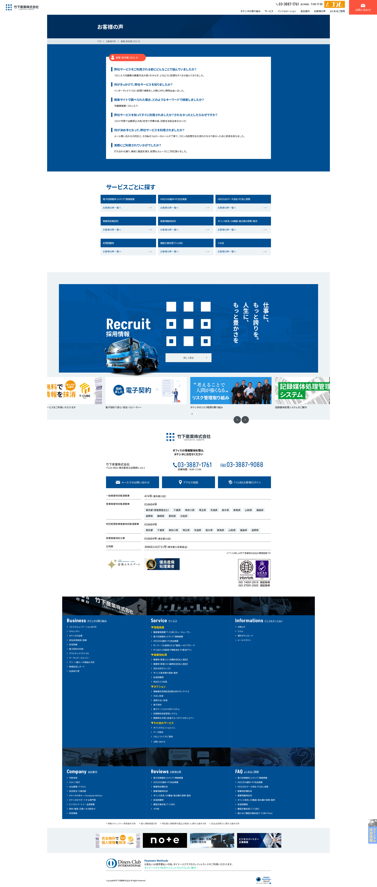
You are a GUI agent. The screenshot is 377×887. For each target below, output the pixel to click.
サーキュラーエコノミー (79, 657)
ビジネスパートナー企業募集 (82, 804)
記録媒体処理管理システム (165, 713)
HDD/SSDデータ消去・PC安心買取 (253, 786)
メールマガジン (244, 640)
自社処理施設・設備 (78, 640)
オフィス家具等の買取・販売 (165, 672)
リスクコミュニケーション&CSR (82, 626)
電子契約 (157, 704)
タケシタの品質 (75, 635)
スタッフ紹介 (74, 782)
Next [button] (245, 419)
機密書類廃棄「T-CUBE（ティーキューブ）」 (171, 632)
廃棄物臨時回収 (160, 791)
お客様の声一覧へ (112, 207)
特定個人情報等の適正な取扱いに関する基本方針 (184, 823)
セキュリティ (74, 631)
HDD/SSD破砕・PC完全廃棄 (165, 640)
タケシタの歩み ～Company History (85, 795)
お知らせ (241, 626)
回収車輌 (73, 644)
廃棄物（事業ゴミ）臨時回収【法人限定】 (170, 663)
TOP (99, 41)
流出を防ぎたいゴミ (162, 668)
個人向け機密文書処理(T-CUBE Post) (255, 813)
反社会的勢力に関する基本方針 (225, 823)
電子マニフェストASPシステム (166, 709)
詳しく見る (188, 357)
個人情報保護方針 (149, 823)
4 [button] (192, 413)
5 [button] (195, 413)
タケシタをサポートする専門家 (82, 799)
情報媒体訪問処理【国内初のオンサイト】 (171, 691)
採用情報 (73, 813)
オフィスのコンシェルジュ (164, 727)
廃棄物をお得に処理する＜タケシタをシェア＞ (173, 717)
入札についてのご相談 (163, 736)
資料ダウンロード (245, 635)
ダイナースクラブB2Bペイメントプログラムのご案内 (170, 867)
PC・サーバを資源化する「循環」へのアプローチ (174, 645)
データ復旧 (158, 732)
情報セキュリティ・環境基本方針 (122, 823)
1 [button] (181, 413)
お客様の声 (111, 41)
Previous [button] (237, 419)
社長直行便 (74, 671)
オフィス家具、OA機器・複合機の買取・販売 (172, 795)
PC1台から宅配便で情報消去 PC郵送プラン (172, 649)
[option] (61, 393)
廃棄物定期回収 (160, 786)
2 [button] (184, 413)
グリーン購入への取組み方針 (82, 662)
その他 (156, 808)
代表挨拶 (73, 777)
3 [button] (188, 413)
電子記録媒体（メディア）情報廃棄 (168, 636)
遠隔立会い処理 (160, 700)
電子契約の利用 (76, 648)
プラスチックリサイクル (79, 653)
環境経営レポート (77, 666)
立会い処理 (158, 695)
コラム (240, 631)
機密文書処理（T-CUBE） (164, 804)
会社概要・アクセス (77, 786)
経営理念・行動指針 (78, 791)
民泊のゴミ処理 (160, 681)
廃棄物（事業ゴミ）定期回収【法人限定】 (170, 659)
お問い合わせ (159, 741)
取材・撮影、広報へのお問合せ (82, 808)
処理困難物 (158, 677)
